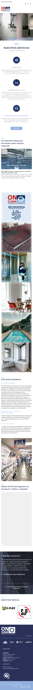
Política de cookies (26, 687)
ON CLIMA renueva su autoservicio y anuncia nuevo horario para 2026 (15, 172)
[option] (8, 607)
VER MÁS (16, 128)
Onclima (3, 684)
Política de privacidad (24, 686)
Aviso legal (15, 686)
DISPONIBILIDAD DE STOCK (16, 90)
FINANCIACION (16, 67)
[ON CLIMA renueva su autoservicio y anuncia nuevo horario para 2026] (16, 159)
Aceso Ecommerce (6, 2)
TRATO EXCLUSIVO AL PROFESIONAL (16, 116)
